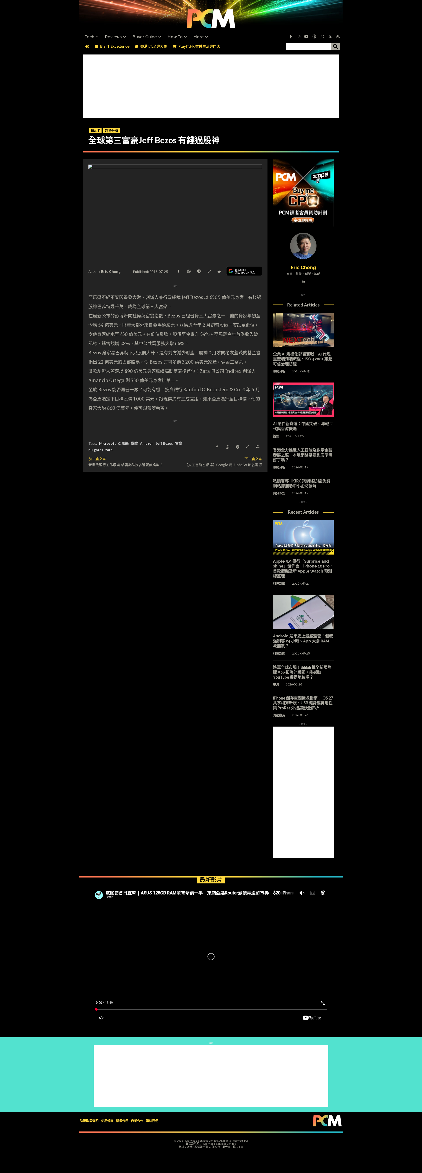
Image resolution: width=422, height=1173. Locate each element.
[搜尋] (335, 46)
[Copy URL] (208, 271)
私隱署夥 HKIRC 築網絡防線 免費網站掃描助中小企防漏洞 (301, 483)
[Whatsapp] (322, 37)
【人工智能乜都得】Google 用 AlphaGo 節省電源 (223, 464)
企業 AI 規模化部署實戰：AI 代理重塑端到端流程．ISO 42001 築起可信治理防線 (302, 359)
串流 (276, 684)
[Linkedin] (303, 280)
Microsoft (107, 443)
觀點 (276, 436)
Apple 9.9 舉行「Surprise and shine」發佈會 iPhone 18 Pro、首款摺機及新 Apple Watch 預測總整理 (303, 568)
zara (109, 450)
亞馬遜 (123, 443)
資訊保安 (279, 493)
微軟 (134, 443)
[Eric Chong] (303, 246)
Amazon (146, 443)
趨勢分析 (111, 130)
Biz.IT (95, 130)
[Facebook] (291, 37)
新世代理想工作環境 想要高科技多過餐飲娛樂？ (125, 464)
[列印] (219, 271)
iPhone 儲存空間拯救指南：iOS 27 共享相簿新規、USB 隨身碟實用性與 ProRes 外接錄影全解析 (303, 703)
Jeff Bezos (164, 443)
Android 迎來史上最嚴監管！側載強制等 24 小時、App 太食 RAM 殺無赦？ (303, 641)
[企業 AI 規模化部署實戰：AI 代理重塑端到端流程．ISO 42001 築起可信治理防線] (303, 330)
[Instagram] (298, 37)
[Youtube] (306, 37)
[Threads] (314, 37)
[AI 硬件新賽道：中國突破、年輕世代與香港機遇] (303, 400)
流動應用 (279, 715)
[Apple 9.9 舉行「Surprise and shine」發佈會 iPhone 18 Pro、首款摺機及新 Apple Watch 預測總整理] (303, 537)
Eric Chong (111, 271)
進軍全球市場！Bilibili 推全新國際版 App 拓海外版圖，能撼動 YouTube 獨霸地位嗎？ (302, 672)
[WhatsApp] (188, 271)
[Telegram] (198, 271)
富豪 (178, 443)
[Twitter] (330, 37)
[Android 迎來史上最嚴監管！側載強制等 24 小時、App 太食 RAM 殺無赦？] (303, 612)
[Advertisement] (211, 85)
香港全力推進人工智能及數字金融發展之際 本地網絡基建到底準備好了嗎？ (302, 455)
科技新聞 (279, 583)
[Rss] (338, 37)
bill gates (95, 450)
